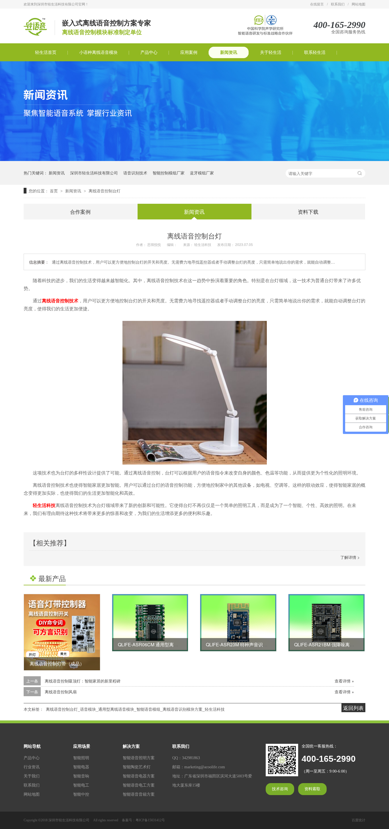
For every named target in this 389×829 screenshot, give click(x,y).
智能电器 (81, 767)
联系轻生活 (314, 52)
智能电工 (81, 785)
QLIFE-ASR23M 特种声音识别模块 (241, 644)
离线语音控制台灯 (104, 190)
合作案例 (80, 211)
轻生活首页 (45, 52)
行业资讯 (32, 767)
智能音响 (81, 776)
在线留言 (317, 4)
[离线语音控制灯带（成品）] (62, 632)
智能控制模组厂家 (169, 173)
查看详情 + (344, 681)
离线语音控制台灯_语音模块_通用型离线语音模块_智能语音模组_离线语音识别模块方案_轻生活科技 (135, 709)
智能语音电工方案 (139, 785)
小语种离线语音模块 (98, 52)
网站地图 (358, 4)
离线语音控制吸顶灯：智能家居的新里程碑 (82, 681)
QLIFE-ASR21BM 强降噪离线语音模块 (333, 644)
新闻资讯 (228, 52)
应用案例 (188, 52)
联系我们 (338, 4)
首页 (54, 190)
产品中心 (148, 52)
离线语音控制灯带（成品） (57, 663)
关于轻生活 (270, 52)
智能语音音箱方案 (139, 794)
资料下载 (308, 211)
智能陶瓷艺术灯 (137, 767)
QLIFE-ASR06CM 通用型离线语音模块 (157, 644)
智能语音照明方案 (139, 758)
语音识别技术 (135, 173)
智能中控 (81, 794)
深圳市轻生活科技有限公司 (94, 173)
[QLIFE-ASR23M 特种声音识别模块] (238, 622)
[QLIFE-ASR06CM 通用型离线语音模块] (150, 622)
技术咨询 (280, 789)
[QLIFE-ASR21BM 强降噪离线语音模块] (326, 622)
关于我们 (32, 776)
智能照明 (81, 758)
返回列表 (353, 707)
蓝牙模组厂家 (202, 173)
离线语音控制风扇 (61, 691)
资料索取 (312, 789)
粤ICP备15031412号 (150, 820)
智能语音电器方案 (139, 776)
